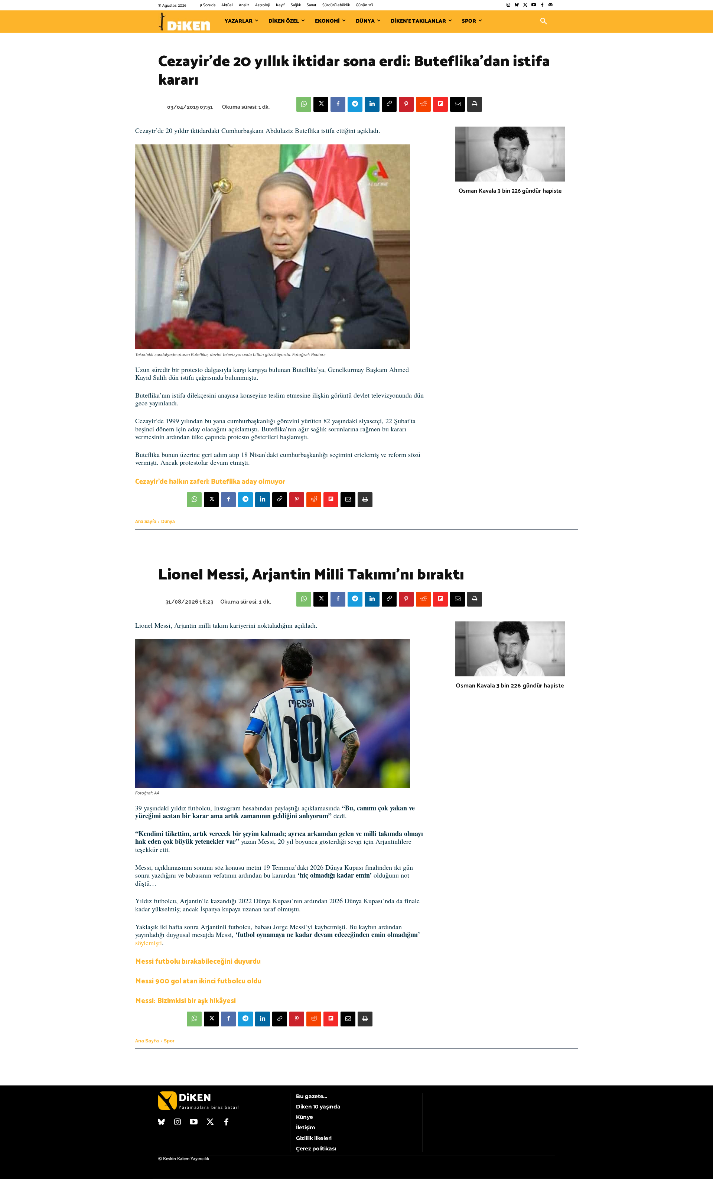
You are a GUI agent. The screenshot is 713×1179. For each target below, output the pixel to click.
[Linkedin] (372, 104)
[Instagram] (508, 5)
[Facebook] (542, 5)
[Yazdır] (474, 104)
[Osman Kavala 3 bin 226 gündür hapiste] (510, 154)
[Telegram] (355, 104)
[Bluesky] (516, 5)
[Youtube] (534, 5)
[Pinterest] (406, 104)
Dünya (168, 521)
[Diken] (184, 21)
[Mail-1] (550, 5)
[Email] (457, 104)
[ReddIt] (423, 104)
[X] (320, 104)
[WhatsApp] (303, 104)
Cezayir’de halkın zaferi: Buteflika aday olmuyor (210, 481)
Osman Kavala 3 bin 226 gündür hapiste (510, 191)
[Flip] (440, 104)
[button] (544, 21)
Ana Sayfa (145, 521)
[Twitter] (525, 5)
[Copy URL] (389, 104)
